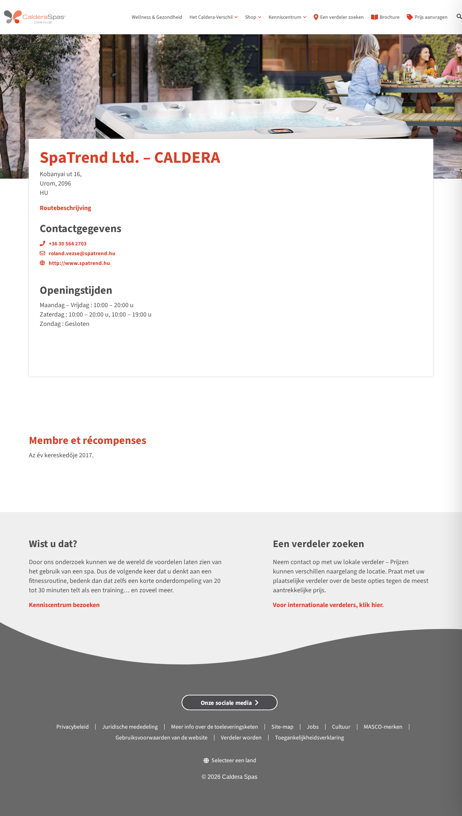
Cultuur (341, 727)
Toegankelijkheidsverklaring (309, 738)
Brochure (390, 17)
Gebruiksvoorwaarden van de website (162, 738)
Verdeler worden (241, 738)
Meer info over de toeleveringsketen (214, 727)
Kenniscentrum (285, 17)
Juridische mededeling (130, 727)
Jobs (313, 727)
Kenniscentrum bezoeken (64, 605)
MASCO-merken (383, 727)
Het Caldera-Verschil (211, 17)
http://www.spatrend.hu (79, 263)
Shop (250, 17)
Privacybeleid (72, 727)
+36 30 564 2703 (68, 244)
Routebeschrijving (65, 208)
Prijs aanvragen (431, 17)
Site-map (282, 727)
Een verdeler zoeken (342, 17)
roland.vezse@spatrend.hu (82, 253)
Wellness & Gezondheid (157, 17)
